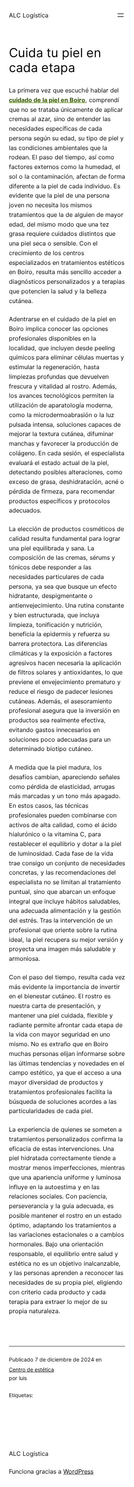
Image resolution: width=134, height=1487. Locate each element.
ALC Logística (28, 15)
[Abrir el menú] (120, 15)
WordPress (78, 1471)
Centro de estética (31, 1369)
